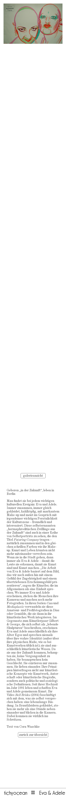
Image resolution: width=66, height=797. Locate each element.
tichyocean (15, 793)
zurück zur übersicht (33, 734)
